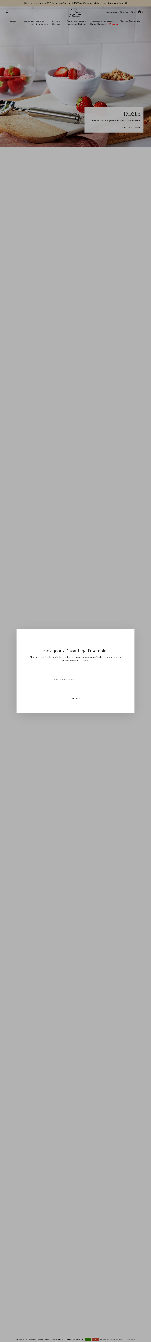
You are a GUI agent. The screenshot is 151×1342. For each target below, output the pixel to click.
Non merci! (76, 698)
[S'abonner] (94, 679)
